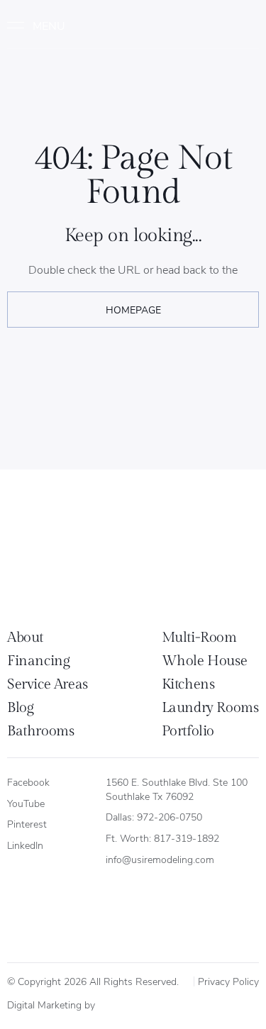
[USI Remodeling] (67, 553)
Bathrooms (40, 731)
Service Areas (47, 684)
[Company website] (114, 1003)
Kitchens (188, 684)
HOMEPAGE (133, 309)
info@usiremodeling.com (160, 859)
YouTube (26, 803)
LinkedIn (25, 845)
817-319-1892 (186, 838)
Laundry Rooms (210, 707)
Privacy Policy (228, 981)
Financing (38, 660)
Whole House (205, 660)
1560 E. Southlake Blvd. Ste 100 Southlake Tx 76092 (178, 789)
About (25, 637)
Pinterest (27, 823)
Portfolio (188, 731)
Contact (231, 25)
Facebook (28, 782)
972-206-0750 (169, 816)
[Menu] (42, 25)
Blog (20, 707)
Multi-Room (199, 637)
